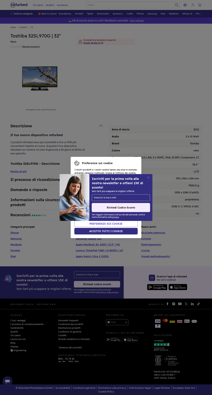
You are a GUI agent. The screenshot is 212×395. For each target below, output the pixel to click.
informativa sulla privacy (95, 199)
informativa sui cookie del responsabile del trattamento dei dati (104, 204)
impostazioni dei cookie (87, 195)
